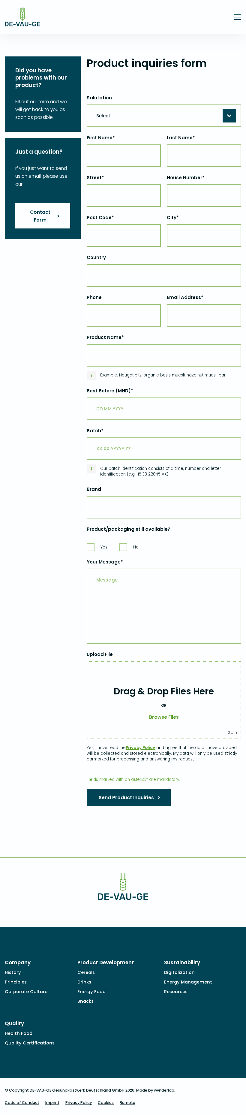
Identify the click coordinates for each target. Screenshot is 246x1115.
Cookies (106, 1102)
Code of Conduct (22, 1102)
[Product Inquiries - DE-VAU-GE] (22, 22)
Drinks (84, 982)
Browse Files (164, 717)
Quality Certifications (30, 1043)
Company (18, 962)
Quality (14, 1023)
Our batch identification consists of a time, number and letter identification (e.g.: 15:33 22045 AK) (160, 471)
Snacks (85, 1001)
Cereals (86, 972)
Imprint (52, 1102)
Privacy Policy (140, 748)
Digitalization (179, 972)
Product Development (105, 962)
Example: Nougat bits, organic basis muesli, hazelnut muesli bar (163, 375)
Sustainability (182, 962)
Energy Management (188, 982)
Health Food (18, 1033)
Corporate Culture (26, 992)
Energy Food (91, 992)
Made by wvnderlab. (155, 1090)
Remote (127, 1102)
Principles (16, 982)
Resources (176, 992)
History (13, 972)
